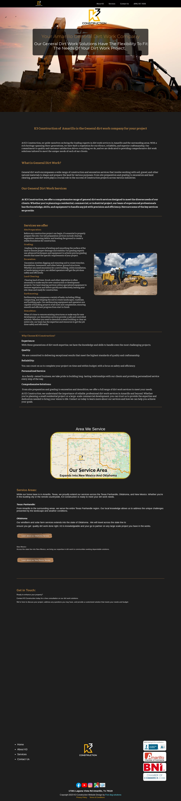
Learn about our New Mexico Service (36, 560)
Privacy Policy (81, 797)
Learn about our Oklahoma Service (35, 536)
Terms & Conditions (97, 797)
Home (20, 744)
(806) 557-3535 (140, 4)
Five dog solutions (113, 795)
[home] (39, 3)
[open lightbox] (90, 455)
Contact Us (124, 4)
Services (112, 4)
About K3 (100, 4)
